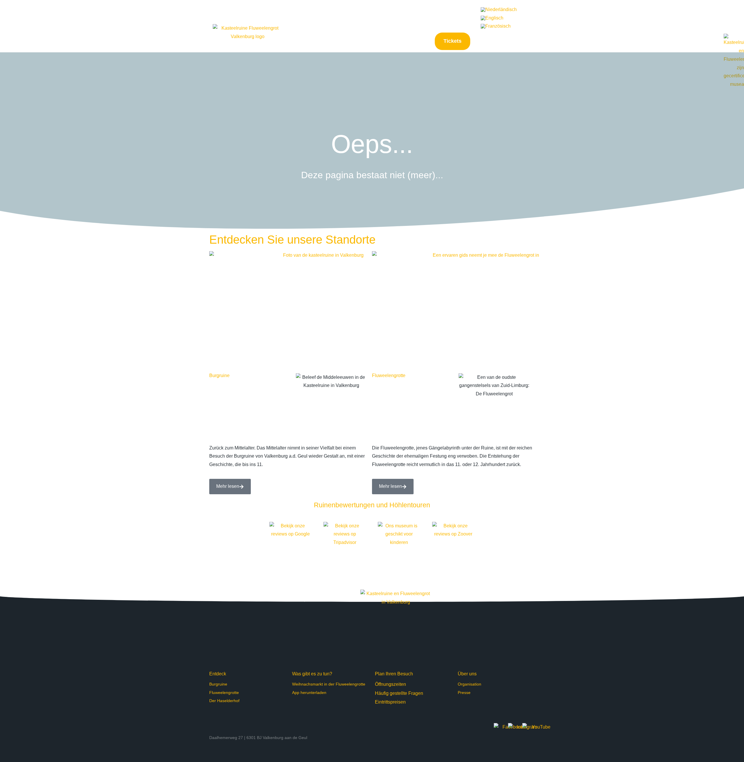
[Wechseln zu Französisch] (496, 26)
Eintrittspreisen (390, 701)
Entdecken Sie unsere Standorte (292, 239)
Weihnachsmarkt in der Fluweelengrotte (328, 684)
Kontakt (468, 17)
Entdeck (217, 673)
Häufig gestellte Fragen (428, 17)
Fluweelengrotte (388, 375)
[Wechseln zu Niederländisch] (499, 10)
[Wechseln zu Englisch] (492, 18)
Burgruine (219, 375)
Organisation (469, 684)
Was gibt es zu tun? (312, 673)
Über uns (467, 673)
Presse (464, 692)
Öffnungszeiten (390, 684)
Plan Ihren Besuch (394, 673)
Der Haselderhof (224, 700)
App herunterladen (309, 692)
